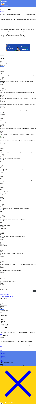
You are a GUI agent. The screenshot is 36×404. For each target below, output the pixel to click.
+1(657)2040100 (6, 5)
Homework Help (2, 11)
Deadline (1, 61)
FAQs (2, 2)
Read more (1, 334)
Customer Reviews (3, 360)
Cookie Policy (3, 356)
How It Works (3, 3)
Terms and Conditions (3, 357)
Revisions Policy (3, 353)
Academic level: (2, 306)
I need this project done (2, 57)
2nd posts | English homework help (4, 295)
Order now (2, 4)
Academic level (1, 60)
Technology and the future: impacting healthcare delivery (6, 296)
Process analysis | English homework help (4, 294)
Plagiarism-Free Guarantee (4, 1)
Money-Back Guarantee (4, 352)
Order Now (1, 6)
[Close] (18, 401)
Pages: (0, 304)
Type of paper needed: (2, 303)
